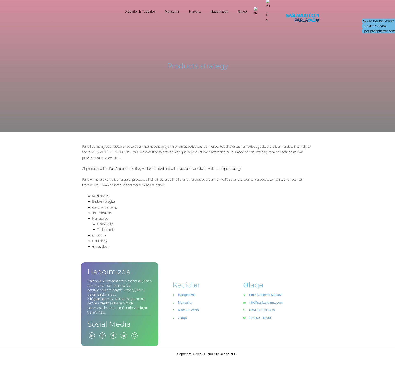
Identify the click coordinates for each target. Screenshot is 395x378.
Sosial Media (109, 324)
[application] (157, 11)
